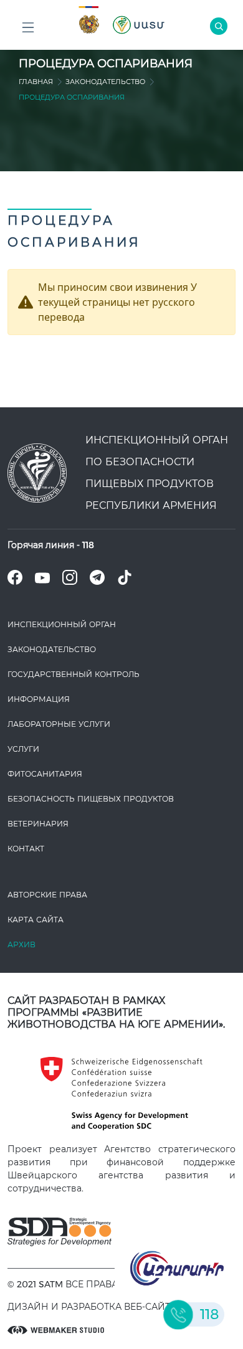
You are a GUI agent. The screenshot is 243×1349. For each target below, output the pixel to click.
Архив (21, 944)
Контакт (25, 848)
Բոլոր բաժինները (28, 28)
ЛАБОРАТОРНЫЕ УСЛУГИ (58, 724)
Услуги (23, 749)
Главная (36, 81)
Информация (38, 699)
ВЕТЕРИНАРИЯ (38, 823)
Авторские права (47, 894)
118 (88, 545)
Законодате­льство (105, 81)
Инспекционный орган (61, 624)
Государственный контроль (73, 674)
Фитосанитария (44, 774)
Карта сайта (35, 919)
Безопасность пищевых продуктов (90, 798)
